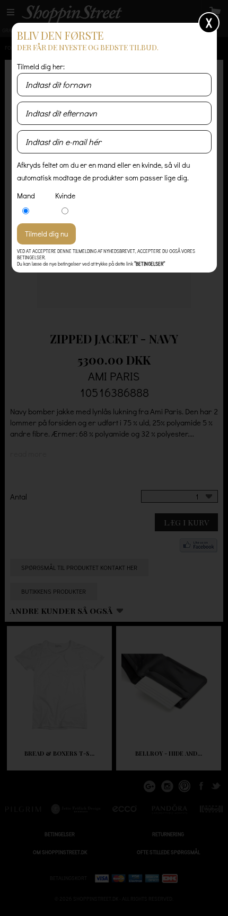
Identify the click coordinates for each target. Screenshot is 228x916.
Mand (26, 196)
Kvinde (65, 196)
